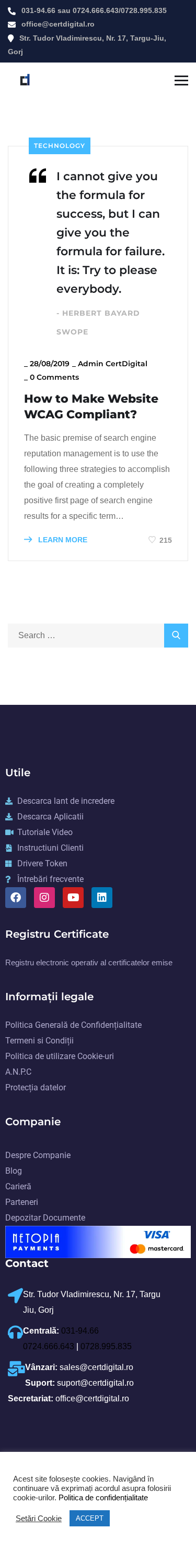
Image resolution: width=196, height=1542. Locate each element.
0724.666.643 (96, 10)
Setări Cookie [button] (39, 1518)
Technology (59, 146)
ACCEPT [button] (89, 1518)
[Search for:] (98, 635)
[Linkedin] (101, 897)
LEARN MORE (61, 540)
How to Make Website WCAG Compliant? (91, 406)
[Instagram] (44, 897)
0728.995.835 (144, 10)
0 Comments (54, 377)
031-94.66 (38, 10)
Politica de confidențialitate (102, 1498)
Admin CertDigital (112, 363)
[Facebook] (15, 897)
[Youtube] (73, 897)
